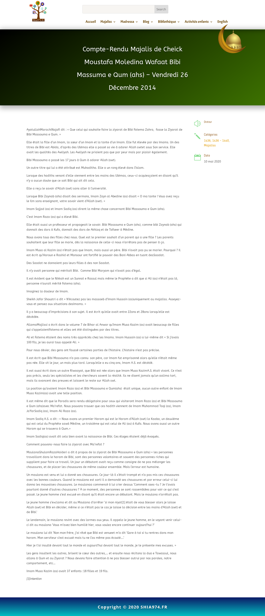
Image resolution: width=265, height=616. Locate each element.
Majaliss (106, 22)
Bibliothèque (167, 22)
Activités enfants (197, 22)
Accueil (91, 22)
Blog (146, 22)
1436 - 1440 (220, 140)
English (222, 22)
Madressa (127, 22)
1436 (207, 140)
